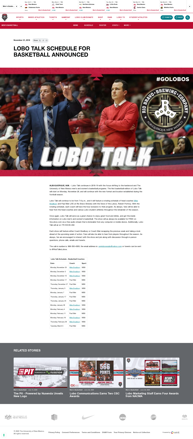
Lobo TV (121, 17)
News (75, 25)
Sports (19, 17)
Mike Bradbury (74, 267)
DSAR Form (107, 432)
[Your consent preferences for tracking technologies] (4, 435)
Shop (100, 17)
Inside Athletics (36, 17)
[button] (21, 6)
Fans (110, 17)
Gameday (66, 17)
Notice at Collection (141, 432)
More (126, 25)
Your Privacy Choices (122, 432)
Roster (102, 25)
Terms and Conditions (91, 432)
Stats (115, 25)
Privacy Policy (54, 432)
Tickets (53, 17)
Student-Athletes (138, 17)
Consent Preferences (71, 432)
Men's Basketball (20, 390)
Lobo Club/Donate (84, 17)
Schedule (88, 25)
